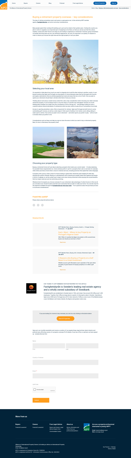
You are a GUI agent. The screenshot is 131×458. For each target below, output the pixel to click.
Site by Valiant (112, 448)
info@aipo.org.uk (23, 448)
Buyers (26, 3)
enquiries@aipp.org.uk (101, 430)
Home (13, 3)
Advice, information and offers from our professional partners (73, 429)
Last (67, 349)
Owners (38, 3)
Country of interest (38, 357)
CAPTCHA (35, 384)
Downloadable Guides (55, 431)
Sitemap (113, 447)
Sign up (114, 3)
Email (35, 371)
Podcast (62, 3)
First (34, 349)
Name (34, 341)
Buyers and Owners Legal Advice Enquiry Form (56, 428)
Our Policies (106, 447)
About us (70, 424)
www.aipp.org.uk (99, 432)
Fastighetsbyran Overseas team (62, 185)
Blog (50, 3)
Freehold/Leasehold (20, 427)
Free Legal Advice (78, 3)
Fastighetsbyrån (42, 22)
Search (122, 3)
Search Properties (100, 3)
